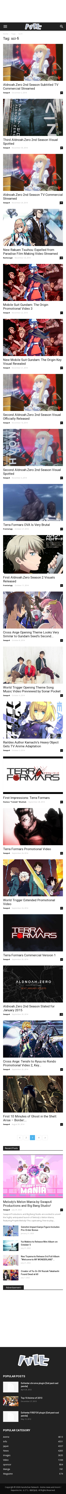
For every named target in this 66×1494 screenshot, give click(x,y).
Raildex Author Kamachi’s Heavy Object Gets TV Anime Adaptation (31, 744)
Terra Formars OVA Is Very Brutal (26, 525)
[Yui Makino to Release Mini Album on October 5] (10, 1245)
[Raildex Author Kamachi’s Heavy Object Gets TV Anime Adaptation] (33, 720)
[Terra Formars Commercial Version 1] (33, 932)
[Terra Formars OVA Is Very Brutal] (33, 502)
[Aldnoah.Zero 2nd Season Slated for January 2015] (33, 984)
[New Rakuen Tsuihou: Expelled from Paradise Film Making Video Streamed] (33, 227)
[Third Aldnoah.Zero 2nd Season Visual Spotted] (33, 117)
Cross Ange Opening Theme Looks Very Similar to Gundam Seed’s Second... (31, 634)
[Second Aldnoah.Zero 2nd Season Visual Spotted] (33, 447)
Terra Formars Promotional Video (27, 849)
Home (5, 34)
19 (61, 1014)
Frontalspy (8, 529)
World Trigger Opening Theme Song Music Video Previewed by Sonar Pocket (32, 689)
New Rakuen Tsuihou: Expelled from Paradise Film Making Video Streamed (30, 251)
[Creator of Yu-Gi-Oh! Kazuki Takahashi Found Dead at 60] (10, 1275)
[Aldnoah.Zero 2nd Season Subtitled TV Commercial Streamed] (33, 62)
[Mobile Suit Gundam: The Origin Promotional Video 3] (33, 282)
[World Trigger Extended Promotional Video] (33, 877)
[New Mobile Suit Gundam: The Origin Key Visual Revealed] (33, 337)
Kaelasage (8, 258)
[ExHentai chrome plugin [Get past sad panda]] (10, 1387)
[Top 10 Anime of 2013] (10, 1401)
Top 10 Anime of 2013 (31, 1398)
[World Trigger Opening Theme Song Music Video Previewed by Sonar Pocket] (33, 664)
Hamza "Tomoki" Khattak (14, 802)
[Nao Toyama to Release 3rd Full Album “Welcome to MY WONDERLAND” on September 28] (10, 1260)
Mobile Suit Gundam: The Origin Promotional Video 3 (25, 306)
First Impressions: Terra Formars (26, 798)
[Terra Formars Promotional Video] (33, 826)
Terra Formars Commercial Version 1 (29, 955)
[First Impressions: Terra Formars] (33, 775)
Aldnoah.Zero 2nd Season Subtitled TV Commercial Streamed (30, 86)
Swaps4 (6, 92)
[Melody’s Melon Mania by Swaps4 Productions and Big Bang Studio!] (33, 1176)
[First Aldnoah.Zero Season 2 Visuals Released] (33, 554)
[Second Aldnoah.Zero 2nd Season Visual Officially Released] (33, 392)
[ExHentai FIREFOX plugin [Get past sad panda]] (10, 1416)
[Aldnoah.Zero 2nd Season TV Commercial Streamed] (33, 172)
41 (61, 203)
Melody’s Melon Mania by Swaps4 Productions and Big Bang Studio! (27, 1204)
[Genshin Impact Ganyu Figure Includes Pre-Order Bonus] (10, 1230)
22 (61, 258)
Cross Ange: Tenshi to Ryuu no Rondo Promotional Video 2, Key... (29, 1063)
